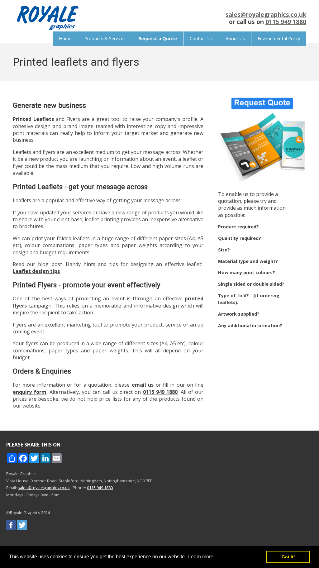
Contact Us (201, 38)
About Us (235, 38)
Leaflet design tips (36, 271)
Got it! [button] (288, 556)
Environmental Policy (279, 38)
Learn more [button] (200, 556)
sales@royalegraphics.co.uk (266, 14)
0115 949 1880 (285, 21)
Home (65, 38)
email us (143, 384)
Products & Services (105, 38)
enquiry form (29, 392)
